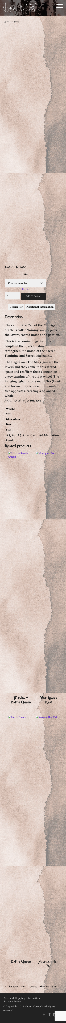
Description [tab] (16, 306)
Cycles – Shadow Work (43, 986)
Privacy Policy (12, 1001)
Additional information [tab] (40, 306)
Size (25, 274)
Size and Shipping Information (22, 998)
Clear (25, 289)
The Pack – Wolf (16, 986)
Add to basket (33, 296)
